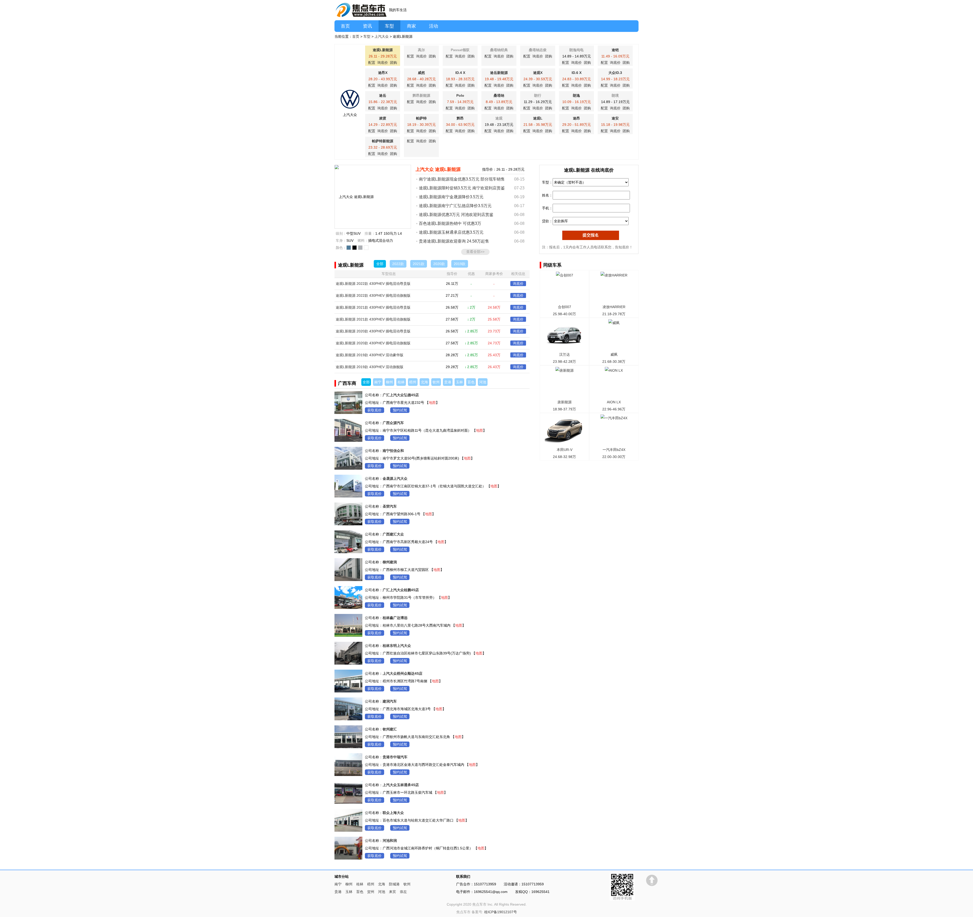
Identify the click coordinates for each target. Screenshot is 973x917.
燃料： (363, 240)
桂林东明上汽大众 (397, 646)
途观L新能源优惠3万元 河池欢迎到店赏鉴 (456, 214)
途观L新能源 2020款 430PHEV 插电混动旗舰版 (373, 343)
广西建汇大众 (393, 534)
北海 (424, 382)
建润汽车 (390, 701)
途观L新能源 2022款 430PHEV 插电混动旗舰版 (373, 295)
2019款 (459, 264)
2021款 (418, 264)
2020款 (439, 264)
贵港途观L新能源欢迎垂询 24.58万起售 (454, 241)
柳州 (389, 382)
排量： (370, 233)
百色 (471, 382)
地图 (432, 403)
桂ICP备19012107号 (500, 912)
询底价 (382, 63)
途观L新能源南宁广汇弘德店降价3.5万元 (455, 206)
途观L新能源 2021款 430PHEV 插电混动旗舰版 (373, 319)
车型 (389, 26)
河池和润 (390, 841)
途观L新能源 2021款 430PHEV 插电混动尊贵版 (373, 307)
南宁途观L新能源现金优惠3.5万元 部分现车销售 (462, 179)
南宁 (377, 382)
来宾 (392, 892)
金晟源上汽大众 (395, 478)
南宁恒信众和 (393, 451)
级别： (341, 233)
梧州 (412, 382)
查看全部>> (475, 252)
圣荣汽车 (390, 506)
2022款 (398, 264)
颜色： (341, 248)
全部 (379, 264)
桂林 (401, 382)
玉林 (459, 382)
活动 (433, 26)
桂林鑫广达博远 (395, 618)
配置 (371, 63)
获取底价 (374, 410)
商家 (411, 26)
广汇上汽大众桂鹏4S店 (401, 590)
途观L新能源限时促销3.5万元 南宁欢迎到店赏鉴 (462, 188)
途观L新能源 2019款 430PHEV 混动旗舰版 (369, 367)
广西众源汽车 (393, 423)
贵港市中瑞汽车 (395, 757)
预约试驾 (400, 410)
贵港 (447, 382)
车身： (341, 240)
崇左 (403, 892)
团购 (393, 63)
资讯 (367, 26)
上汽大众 (382, 36)
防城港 (394, 884)
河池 (482, 382)
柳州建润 (390, 562)
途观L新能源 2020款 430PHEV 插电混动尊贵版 (373, 331)
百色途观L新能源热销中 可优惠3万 (450, 223)
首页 (345, 26)
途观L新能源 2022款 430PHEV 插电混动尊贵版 (373, 284)
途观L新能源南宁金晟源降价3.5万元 (451, 197)
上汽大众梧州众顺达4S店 (402, 673)
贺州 (370, 892)
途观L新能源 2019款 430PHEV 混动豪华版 (369, 355)
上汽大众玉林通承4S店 (401, 785)
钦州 (436, 382)
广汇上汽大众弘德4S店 (401, 395)
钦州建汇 (390, 729)
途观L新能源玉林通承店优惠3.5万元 (451, 232)
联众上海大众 (393, 813)
